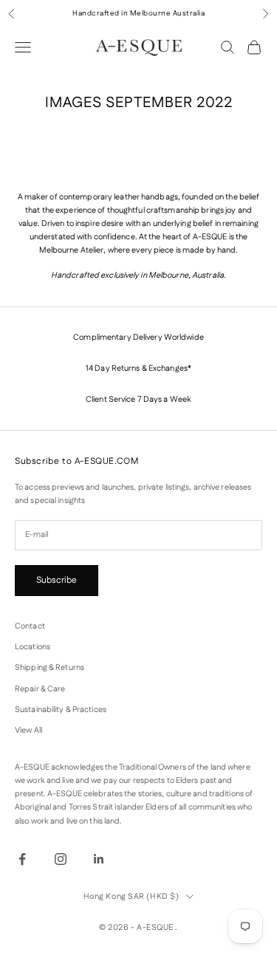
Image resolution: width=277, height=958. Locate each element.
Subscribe (56, 580)
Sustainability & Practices (60, 710)
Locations (32, 647)
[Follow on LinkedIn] (99, 859)
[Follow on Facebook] (22, 859)
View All (28, 730)
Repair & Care (40, 689)
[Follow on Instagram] (60, 859)
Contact (30, 626)
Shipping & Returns (49, 668)
